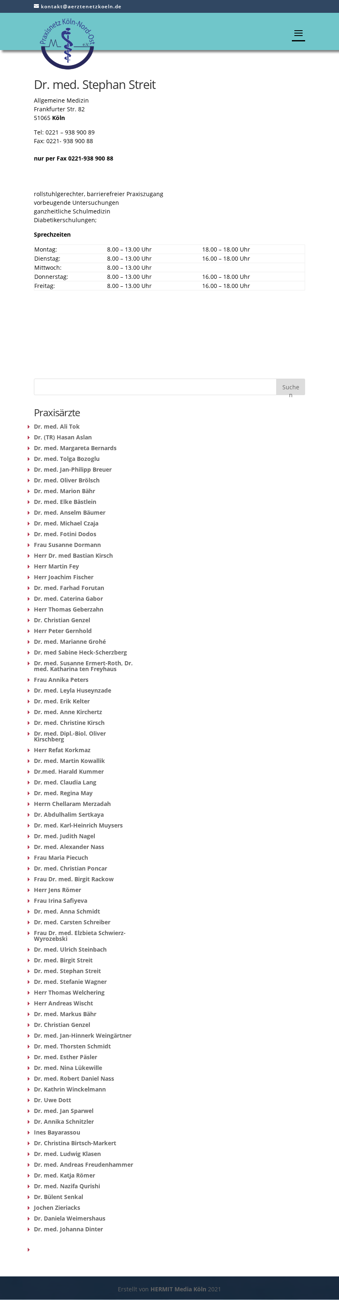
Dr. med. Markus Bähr (65, 1014)
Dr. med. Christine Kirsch (69, 723)
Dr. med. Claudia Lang (65, 782)
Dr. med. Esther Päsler (65, 1057)
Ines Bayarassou (57, 1132)
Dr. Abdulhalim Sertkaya (69, 814)
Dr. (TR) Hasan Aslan (63, 437)
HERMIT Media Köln (179, 1289)
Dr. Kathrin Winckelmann (70, 1089)
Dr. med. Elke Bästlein (65, 502)
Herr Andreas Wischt (63, 1003)
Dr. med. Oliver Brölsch (67, 480)
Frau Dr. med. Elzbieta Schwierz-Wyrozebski (80, 936)
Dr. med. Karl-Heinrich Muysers (78, 825)
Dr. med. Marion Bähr (64, 491)
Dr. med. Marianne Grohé (70, 641)
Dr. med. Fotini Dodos (65, 534)
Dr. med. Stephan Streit (67, 971)
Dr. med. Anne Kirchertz (68, 712)
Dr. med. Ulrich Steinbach (70, 949)
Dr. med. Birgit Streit (63, 960)
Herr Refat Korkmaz (62, 750)
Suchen (290, 389)
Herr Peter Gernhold (63, 631)
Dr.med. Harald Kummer (69, 771)
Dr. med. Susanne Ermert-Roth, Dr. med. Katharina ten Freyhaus (83, 666)
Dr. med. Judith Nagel (64, 836)
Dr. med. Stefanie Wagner (70, 982)
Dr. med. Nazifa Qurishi (67, 1186)
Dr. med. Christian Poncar (70, 868)
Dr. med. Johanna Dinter (68, 1229)
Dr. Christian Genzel (62, 620)
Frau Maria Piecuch (61, 857)
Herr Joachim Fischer (63, 577)
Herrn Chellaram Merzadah (72, 804)
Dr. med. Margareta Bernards (75, 448)
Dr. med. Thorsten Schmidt (72, 1046)
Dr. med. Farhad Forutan (69, 588)
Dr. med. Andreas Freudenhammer (83, 1164)
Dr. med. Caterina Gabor (68, 598)
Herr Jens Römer (57, 890)
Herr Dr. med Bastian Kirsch (73, 555)
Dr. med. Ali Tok (57, 426)
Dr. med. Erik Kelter (62, 701)
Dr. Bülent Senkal (58, 1197)
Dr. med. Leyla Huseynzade (72, 690)
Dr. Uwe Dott (52, 1100)
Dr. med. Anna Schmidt (67, 911)
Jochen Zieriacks (57, 1207)
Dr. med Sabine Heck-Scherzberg (80, 652)
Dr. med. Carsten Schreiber (72, 922)
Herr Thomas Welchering (69, 992)
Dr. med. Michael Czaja (66, 523)
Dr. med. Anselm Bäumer (69, 512)
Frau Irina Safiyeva (60, 900)
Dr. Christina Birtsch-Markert (75, 1143)
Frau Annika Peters (61, 680)
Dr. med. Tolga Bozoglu (67, 459)
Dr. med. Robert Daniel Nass (74, 1078)
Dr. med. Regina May (63, 793)
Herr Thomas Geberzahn (68, 609)
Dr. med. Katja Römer (64, 1175)
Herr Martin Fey (56, 566)
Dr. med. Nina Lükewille (68, 1068)
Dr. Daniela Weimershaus (69, 1218)
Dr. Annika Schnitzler (64, 1121)
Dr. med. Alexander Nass (69, 847)
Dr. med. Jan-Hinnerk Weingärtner (82, 1035)
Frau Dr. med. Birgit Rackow (74, 879)
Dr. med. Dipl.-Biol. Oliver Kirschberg (70, 736)
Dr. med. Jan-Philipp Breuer (73, 469)
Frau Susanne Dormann (67, 545)
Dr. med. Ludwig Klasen (67, 1154)
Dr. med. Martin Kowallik (69, 761)
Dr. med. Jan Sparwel (63, 1111)
